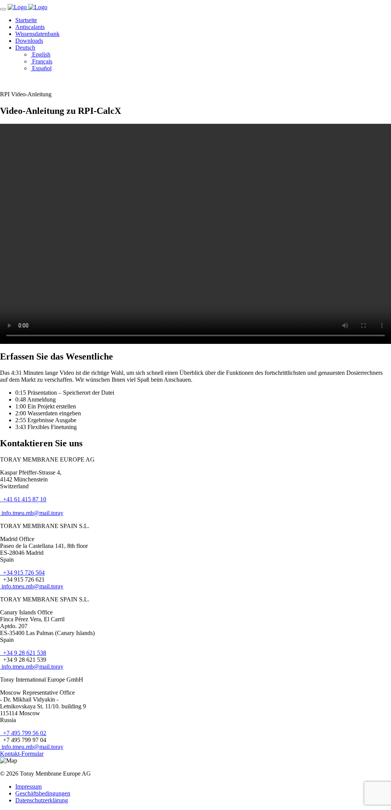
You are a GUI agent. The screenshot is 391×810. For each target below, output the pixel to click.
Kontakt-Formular (22, 753)
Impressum (28, 786)
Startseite (26, 20)
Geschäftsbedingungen (42, 793)
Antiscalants (30, 27)
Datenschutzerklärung (41, 800)
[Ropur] (18, 7)
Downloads (29, 40)
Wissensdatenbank (37, 34)
